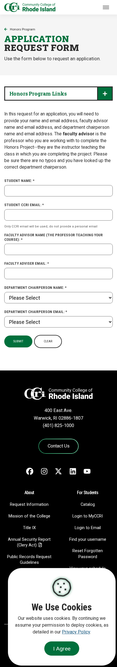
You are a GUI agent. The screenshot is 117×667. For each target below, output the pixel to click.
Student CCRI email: (24, 205)
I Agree (61, 648)
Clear (48, 341)
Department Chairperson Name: (35, 287)
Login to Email (88, 527)
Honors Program (22, 29)
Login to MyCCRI (87, 516)
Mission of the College (29, 516)
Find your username (87, 539)
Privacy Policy (76, 632)
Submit (18, 341)
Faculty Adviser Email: (26, 263)
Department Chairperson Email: (35, 312)
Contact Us (59, 446)
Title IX (29, 527)
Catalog (88, 504)
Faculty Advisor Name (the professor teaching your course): (53, 237)
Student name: (19, 181)
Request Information (29, 504)
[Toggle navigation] (106, 7)
